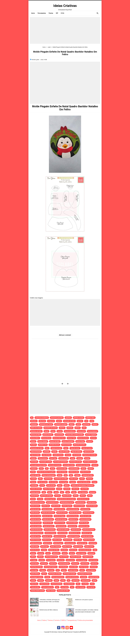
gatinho (67, 485)
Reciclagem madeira (36, 577)
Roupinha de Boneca (72, 577)
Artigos (72, 424)
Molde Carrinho (35, 506)
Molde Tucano (67, 546)
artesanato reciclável (61, 424)
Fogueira (72, 482)
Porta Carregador (81, 560)
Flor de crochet (42, 482)
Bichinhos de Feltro (36, 431)
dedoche (94, 465)
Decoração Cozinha (45, 461)
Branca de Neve (66, 444)
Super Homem (86, 580)
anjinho (59, 421)
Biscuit (46, 431)
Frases (94, 482)
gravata (59, 489)
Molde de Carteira (88, 512)
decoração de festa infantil (38, 465)
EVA (66, 475)
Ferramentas (48, 478)
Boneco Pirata (80, 441)
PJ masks (33, 560)
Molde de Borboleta (72, 509)
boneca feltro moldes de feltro (74, 434)
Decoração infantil (69, 465)
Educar (83, 468)
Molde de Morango (36, 529)
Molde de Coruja (35, 519)
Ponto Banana (51, 560)
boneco (33, 441)
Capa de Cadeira (64, 451)
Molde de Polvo (76, 529)
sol (68, 580)
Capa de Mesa (47, 455)
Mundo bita (73, 550)
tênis (78, 584)
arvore (78, 424)
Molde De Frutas (59, 522)
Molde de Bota (85, 509)
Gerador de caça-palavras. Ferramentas (82, 485)
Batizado (69, 427)
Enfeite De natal (73, 472)
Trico (92, 584)
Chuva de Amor (43, 458)
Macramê (92, 492)
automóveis (86, 424)
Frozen (42, 485)
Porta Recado (63, 567)
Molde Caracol (92, 502)
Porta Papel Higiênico (51, 567)
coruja (72, 458)
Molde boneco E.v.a (52, 502)
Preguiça (42, 570)
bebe (84, 427)
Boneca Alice (81, 431)
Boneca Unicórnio (83, 438)
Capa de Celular (35, 455)
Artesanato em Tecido (46, 424)
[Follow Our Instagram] (63, 628)
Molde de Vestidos (87, 536)
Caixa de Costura (87, 448)
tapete (94, 580)
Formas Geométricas (84, 482)
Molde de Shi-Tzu (75, 533)
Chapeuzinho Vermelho (89, 455)
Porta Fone (53, 563)
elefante (90, 468)
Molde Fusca (46, 539)
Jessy (56, 492)
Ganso (59, 485)
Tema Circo (34, 584)
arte (86, 421)
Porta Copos (34, 563)
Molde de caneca (62, 512)
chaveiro (33, 458)
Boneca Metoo (35, 438)
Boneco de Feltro (55, 441)
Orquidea (40, 553)
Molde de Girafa (61, 526)
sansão (33, 580)
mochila (40, 499)
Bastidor (62, 427)
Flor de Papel (63, 482)
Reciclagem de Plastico (84, 573)
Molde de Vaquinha (73, 536)
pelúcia (33, 556)
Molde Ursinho (89, 546)
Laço (67, 492)
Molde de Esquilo (36, 522)
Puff (58, 570)
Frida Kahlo (34, 485)
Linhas (74, 492)
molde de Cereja (35, 516)
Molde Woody (35, 550)
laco (62, 492)
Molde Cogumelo (50, 499)
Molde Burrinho (80, 502)
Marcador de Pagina (46, 495)
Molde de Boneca (59, 509)
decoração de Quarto (55, 465)
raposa (44, 573)
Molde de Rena (62, 533)
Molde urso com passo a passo (84, 599)
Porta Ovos (94, 563)
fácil (71, 475)
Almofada (42, 421)
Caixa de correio (75, 448)
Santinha (40, 580)
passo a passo (81, 553)
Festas (82, 478)
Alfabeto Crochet (78, 417)
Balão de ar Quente (36, 427)
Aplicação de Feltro (69, 421)
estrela (59, 475)
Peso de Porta (64, 556)
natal (95, 550)
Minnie (90, 495)
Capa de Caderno (76, 451)
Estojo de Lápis (35, 475)
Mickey (76, 495)
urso (57, 587)
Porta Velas (34, 570)
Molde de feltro (48, 522)
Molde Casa (45, 506)
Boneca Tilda (71, 438)
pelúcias (40, 556)
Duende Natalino (74, 468)
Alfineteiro (34, 421)
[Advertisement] (65, 30)
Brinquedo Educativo (79, 444)
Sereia (56, 580)
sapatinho (49, 580)
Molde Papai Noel (89, 539)
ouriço (48, 553)
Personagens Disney (51, 556)
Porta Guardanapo (64, 563)
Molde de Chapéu (59, 516)
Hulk (44, 492)
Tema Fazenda (44, 584)
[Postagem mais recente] (62, 383)
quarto (82, 570)
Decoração (34, 461)
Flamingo (89, 478)
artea (91, 421)
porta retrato (73, 567)
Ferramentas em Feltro (61, 478)
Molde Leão (77, 539)
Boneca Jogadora (91, 434)
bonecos (89, 441)
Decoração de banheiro (60, 461)
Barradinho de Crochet (50, 427)
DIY (47, 468)
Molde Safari (34, 546)
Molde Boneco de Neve (37, 502)
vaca (72, 587)
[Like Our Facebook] (59, 628)
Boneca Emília (59, 434)
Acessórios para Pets (57, 417)
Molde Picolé (47, 543)
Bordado (33, 444)
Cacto (65, 448)
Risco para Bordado (57, 577)
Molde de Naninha (50, 529)
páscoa (72, 553)
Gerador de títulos (36, 489)
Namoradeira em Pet (85, 550)
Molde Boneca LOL (83, 499)
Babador (95, 424)
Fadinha (77, 475)
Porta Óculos (84, 563)
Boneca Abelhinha (70, 431)
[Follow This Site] (67, 628)
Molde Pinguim (58, 543)
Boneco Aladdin (42, 441)
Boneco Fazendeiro (68, 441)
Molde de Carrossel (75, 512)
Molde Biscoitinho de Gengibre (66, 499)
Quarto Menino (35, 573)
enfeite (33, 472)
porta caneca (70, 560)
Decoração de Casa (75, 461)
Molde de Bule (35, 512)
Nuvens (33, 553)
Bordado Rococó (54, 444)
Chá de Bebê (76, 455)
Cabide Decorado (56, 448)
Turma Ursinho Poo (47, 587)
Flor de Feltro (53, 482)
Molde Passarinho (36, 543)
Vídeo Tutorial (51, 590)
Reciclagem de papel (69, 573)
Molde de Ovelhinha (63, 529)
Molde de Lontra (83, 526)
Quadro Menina (73, 570)
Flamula (33, 482)
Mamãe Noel (34, 495)
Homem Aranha (35, 492)
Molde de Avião (35, 509)
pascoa (65, 553)
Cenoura (68, 455)
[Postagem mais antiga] (67, 383)
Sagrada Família (93, 577)
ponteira (41, 560)
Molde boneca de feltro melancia (48, 610)
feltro (40, 478)
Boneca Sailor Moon (59, 438)
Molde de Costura (48, 519)
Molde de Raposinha (36, 533)
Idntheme (83, 632)
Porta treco (94, 567)
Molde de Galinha (79, 506)
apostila (80, 421)
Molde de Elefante (85, 519)
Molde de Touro (35, 536)
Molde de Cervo (47, 516)
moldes (44, 550)
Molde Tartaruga (55, 546)
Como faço (53, 458)
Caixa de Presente (36, 451)
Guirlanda (66, 489)
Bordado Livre (43, 444)
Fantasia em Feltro (88, 475)
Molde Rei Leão (82, 543)
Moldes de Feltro (53, 550)
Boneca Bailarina (92, 431)
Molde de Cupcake (61, 519)
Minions (83, 495)
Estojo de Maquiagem (49, 475)
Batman (77, 427)
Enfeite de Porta (85, 472)
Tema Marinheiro (69, 584)
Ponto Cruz (61, 560)
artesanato (34, 424)
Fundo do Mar (51, 485)
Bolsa (53, 431)
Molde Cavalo (56, 506)
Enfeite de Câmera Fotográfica (46, 472)
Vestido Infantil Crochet (37, 590)
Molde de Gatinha (36, 526)
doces (52, 468)
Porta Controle (93, 560)
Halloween (75, 489)
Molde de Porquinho (88, 529)
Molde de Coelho (85, 516)
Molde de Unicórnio (59, 536)
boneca (60, 431)
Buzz (47, 448)
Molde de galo (84, 522)
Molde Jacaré (57, 539)
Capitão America (58, 455)
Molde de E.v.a (73, 519)
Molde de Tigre (87, 533)
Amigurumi (51, 421)
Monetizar (64, 550)
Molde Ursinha (78, 546)
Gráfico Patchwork (49, 489)
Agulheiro (68, 417)
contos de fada (63, 458)
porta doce (44, 563)
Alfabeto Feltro (90, 417)
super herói (75, 580)
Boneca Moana (46, 438)
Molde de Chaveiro (72, 516)
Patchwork (91, 553)
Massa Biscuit (67, 495)
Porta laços (75, 563)
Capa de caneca (88, 451)
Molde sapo (44, 546)
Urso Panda (64, 587)
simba (63, 580)
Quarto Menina (91, 570)
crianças (79, 458)
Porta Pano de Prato (36, 567)
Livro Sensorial (83, 492)
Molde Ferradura (35, 539)
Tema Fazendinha (56, 584)
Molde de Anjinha (92, 506)
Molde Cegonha (67, 506)
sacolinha (83, 577)
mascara (57, 495)
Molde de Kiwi (72, 526)
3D (32, 417)
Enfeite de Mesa (62, 472)
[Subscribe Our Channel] (71, 628)
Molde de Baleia (47, 509)
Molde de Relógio (50, 533)
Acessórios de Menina (42, 417)
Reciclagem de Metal (55, 573)
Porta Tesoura (84, 567)
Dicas (41, 468)
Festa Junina (73, 478)
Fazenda (33, 478)
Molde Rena (92, 543)
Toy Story (85, 584)
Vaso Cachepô (80, 587)
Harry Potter (84, 489)
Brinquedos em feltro (37, 448)
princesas (50, 570)
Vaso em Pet (91, 587)
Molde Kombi (67, 539)
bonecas (93, 438)
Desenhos (34, 468)
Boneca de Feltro (35, 434)
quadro (64, 570)
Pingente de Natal (75, 556)
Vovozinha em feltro (63, 590)
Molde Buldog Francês (67, 502)
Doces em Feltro (61, 468)
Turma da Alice (35, 587)
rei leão (47, 577)
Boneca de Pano (47, 434)
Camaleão (46, 451)
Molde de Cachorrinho (48, 512)
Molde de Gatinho (49, 526)
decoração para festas (83, 465)
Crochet (87, 458)
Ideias (49, 492)
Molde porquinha (70, 543)
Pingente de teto (87, 556)
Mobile (33, 499)
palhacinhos (56, 553)
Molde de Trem (47, 536)
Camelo (54, 451)
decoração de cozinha (90, 461)
